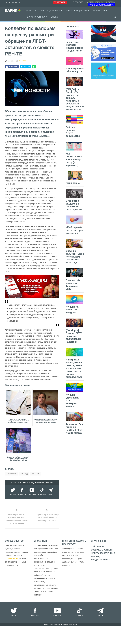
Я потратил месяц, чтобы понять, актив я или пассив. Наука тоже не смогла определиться (74, 368)
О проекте (78, 2)
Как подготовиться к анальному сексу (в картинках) (74, 159)
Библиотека (100, 10)
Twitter (27, 66)
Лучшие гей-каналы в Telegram (73, 309)
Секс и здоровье (50, 10)
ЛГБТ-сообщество (76, 10)
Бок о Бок (12, 473)
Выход (25, 473)
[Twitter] (10, 2)
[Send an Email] (16, 2)
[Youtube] (13, 2)
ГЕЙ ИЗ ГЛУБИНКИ (35, 17)
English (55, 17)
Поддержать (60, 2)
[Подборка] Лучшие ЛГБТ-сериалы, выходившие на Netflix (74, 336)
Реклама (110, 2)
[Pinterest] (20, 2)
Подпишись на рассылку (101, 5)
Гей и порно (73, 183)
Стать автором (96, 2)
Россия (36, 473)
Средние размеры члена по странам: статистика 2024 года (75, 257)
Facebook (13, 66)
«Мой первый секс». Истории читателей (74, 230)
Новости (31, 10)
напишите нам (11, 559)
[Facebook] (7, 2)
